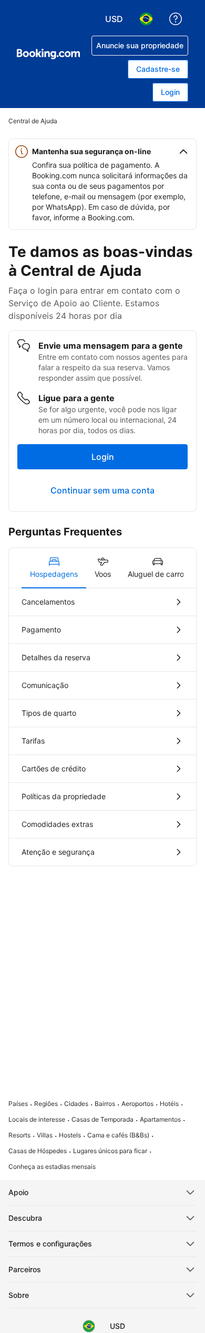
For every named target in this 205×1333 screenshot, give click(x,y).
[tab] (54, 568)
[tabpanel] (102, 727)
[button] (102, 151)
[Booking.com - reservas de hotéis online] (48, 54)
